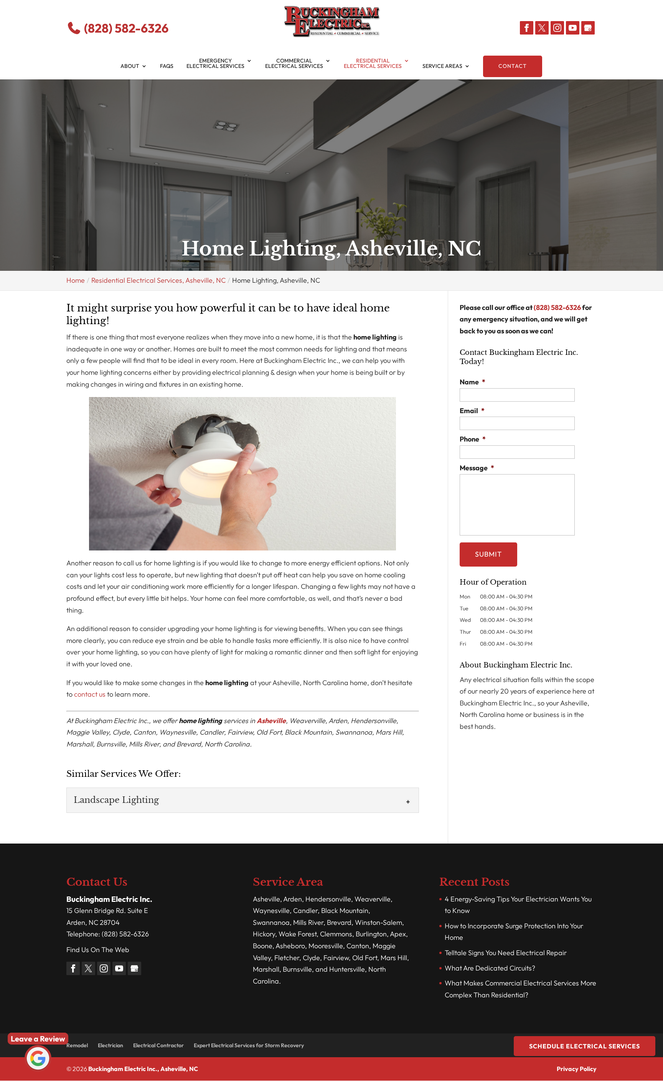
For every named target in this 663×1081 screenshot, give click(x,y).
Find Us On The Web (97, 949)
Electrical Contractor (158, 1045)
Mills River (308, 922)
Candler (305, 910)
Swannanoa (271, 922)
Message (477, 467)
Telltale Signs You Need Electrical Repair (506, 952)
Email (472, 410)
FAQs (166, 66)
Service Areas (442, 66)
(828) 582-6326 (125, 28)
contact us (90, 694)
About (129, 66)
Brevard (339, 922)
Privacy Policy (577, 1069)
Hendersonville (328, 899)
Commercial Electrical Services (294, 63)
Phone (473, 439)
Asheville (271, 720)
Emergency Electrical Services (215, 63)
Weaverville (373, 899)
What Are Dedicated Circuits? (490, 968)
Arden (292, 899)
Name (472, 381)
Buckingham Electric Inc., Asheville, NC (143, 1069)
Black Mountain (344, 910)
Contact (512, 66)
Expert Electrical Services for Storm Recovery (249, 1045)
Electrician (110, 1045)
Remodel (77, 1045)
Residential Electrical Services (373, 63)
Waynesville (271, 910)
